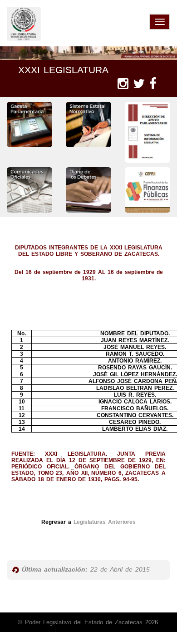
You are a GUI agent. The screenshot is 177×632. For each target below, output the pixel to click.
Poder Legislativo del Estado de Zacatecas (84, 622)
